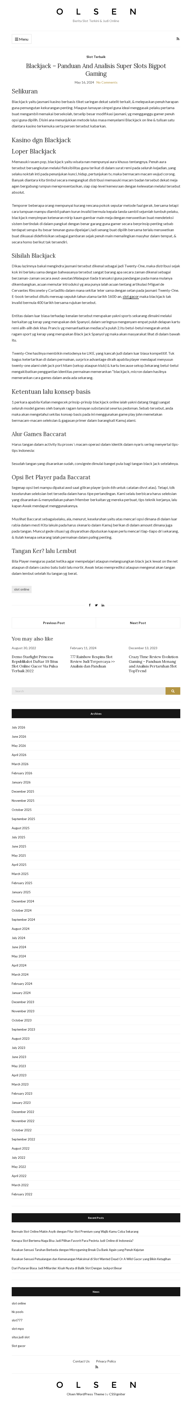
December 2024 (23, 901)
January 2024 (21, 993)
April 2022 (19, 1176)
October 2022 (22, 1130)
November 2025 (23, 800)
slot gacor (131, 296)
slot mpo (18, 1329)
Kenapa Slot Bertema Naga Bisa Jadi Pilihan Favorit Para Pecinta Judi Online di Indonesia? (72, 1241)
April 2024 (19, 965)
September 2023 (23, 1029)
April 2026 (19, 755)
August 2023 (21, 1038)
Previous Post (54, 623)
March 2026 (20, 764)
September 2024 (23, 919)
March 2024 (20, 974)
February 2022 (22, 1194)
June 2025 (19, 846)
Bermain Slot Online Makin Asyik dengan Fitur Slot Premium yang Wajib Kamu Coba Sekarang (75, 1231)
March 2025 (20, 874)
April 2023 (19, 1075)
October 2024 (22, 910)
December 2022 (23, 1112)
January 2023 (21, 1103)
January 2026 (21, 782)
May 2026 (19, 746)
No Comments (107, 82)
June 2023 (19, 1057)
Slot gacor (19, 1346)
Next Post (138, 623)
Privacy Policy (106, 1361)
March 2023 (20, 1084)
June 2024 (19, 947)
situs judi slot (21, 1337)
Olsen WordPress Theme (85, 1394)
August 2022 (21, 1148)
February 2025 (22, 883)
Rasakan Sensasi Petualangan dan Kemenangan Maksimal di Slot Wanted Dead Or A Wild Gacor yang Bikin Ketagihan (91, 1259)
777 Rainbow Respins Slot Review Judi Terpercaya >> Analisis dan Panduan (92, 661)
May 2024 (19, 956)
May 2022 (19, 1167)
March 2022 (20, 1185)
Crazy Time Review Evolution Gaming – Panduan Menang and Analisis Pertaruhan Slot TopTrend (153, 663)
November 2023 (23, 1011)
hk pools (17, 1312)
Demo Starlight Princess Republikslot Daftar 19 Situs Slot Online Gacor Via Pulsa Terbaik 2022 (35, 663)
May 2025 (19, 855)
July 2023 (18, 1048)
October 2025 (22, 810)
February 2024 (22, 984)
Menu (23, 39)
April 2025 (19, 865)
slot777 (17, 1320)
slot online (21, 589)
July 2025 (18, 837)
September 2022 (23, 1139)
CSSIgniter (117, 1394)
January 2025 (21, 892)
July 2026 (18, 727)
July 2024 (18, 938)
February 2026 (22, 773)
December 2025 (23, 791)
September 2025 (23, 819)
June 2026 (19, 736)
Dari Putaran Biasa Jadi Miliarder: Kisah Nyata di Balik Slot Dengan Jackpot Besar (67, 1268)
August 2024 (21, 929)
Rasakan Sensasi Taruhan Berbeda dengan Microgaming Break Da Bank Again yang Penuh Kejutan (78, 1250)
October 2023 (22, 1020)
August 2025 (21, 828)
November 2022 (23, 1121)
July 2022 (18, 1157)
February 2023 (22, 1093)
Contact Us (81, 1361)
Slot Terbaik (96, 57)
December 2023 (23, 1002)
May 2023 (19, 1066)
